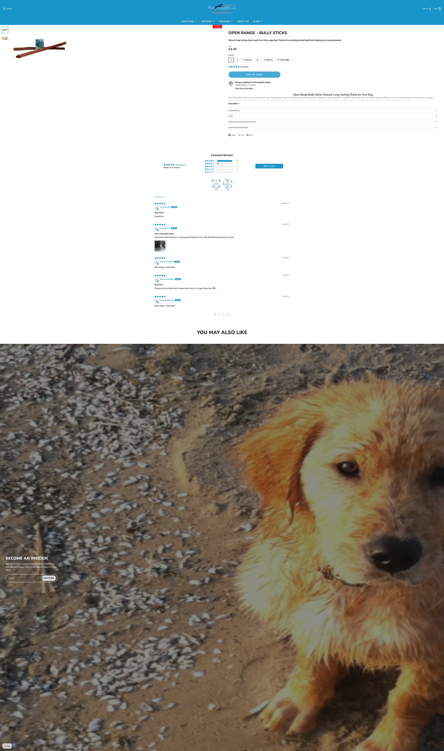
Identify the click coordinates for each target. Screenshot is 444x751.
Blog (256, 21)
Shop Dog (188, 21)
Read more (233, 104)
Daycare (206, 21)
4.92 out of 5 (181, 165)
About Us (243, 21)
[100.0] (216, 183)
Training (224, 21)
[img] (160, 203)
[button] (234, 67)
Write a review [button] (269, 166)
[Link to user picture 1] (160, 246)
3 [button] (222, 314)
